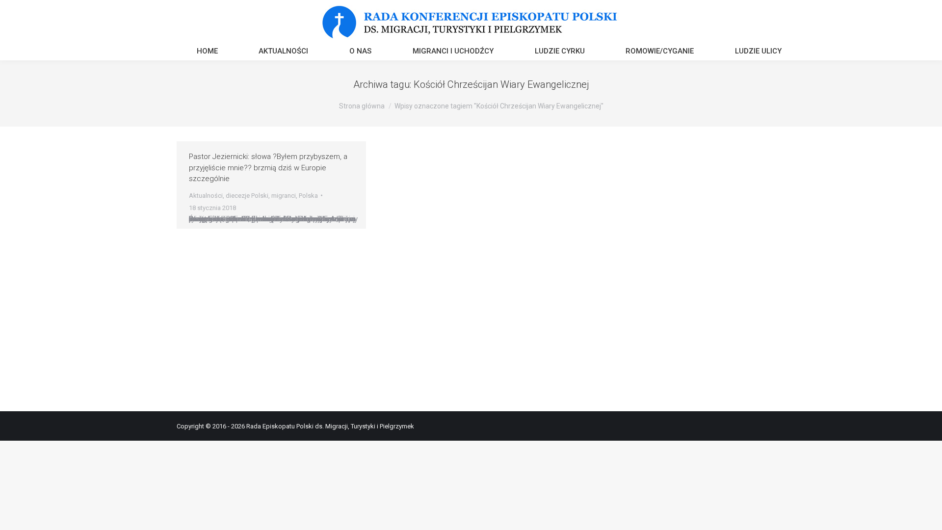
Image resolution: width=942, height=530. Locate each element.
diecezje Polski (247, 195)
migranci (283, 195)
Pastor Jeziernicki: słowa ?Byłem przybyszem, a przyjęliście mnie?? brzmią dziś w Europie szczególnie (268, 167)
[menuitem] (207, 52)
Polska (308, 195)
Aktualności (206, 195)
